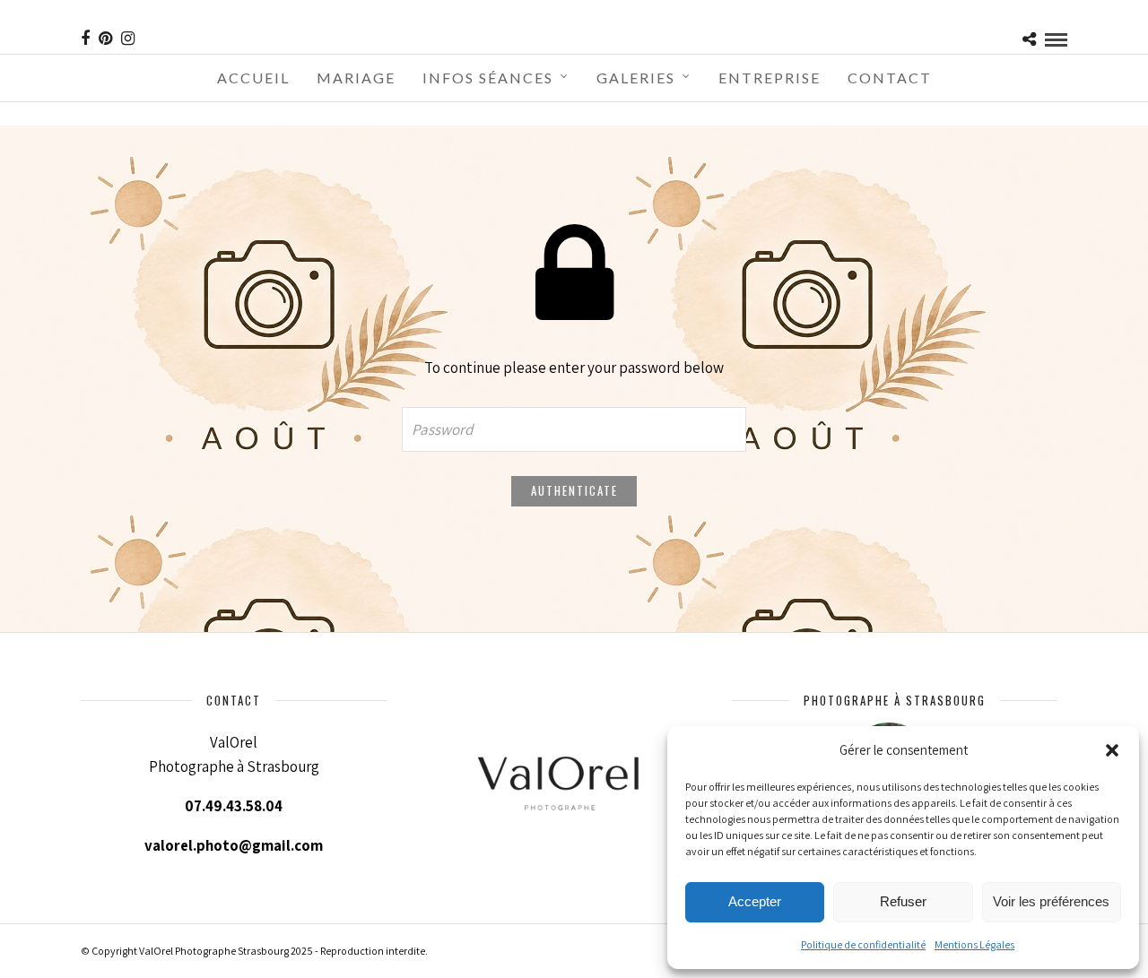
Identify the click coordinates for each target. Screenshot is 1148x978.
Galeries (635, 77)
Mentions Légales (974, 944)
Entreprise (769, 77)
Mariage (356, 77)
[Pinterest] (105, 38)
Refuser (903, 901)
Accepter (754, 901)
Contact (890, 77)
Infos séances (487, 77)
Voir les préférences (1051, 901)
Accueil (253, 77)
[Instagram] (128, 38)
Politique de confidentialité (863, 944)
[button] (1112, 750)
